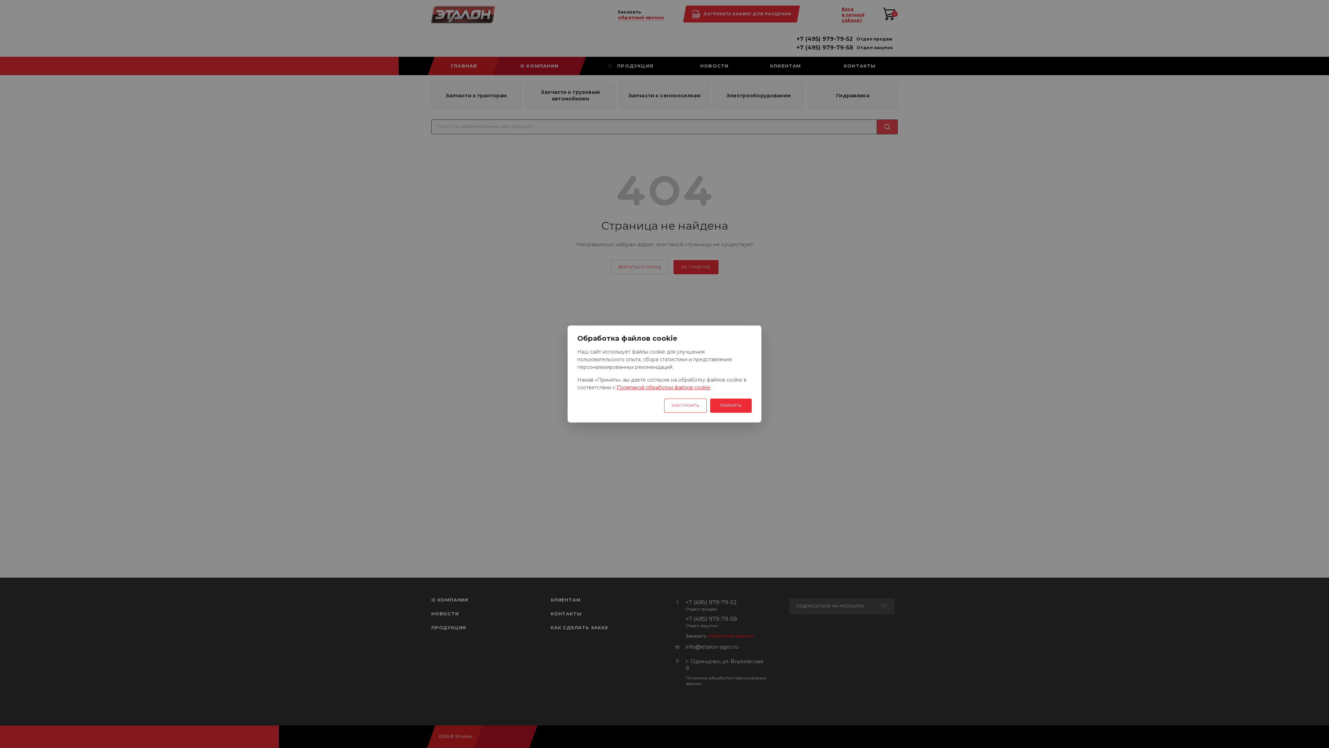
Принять (731, 405)
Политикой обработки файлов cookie (663, 387)
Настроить (685, 405)
